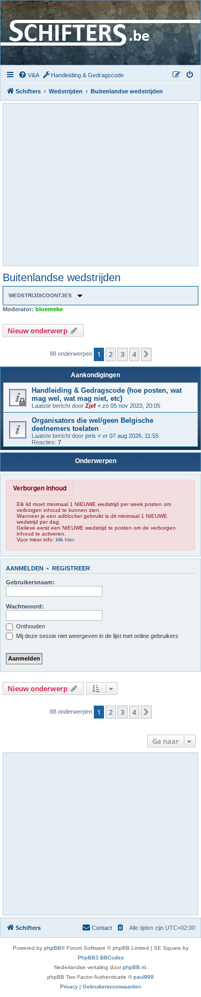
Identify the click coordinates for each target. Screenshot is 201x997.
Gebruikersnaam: (30, 582)
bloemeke (49, 309)
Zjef (90, 405)
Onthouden (29, 626)
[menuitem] (28, 75)
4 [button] (134, 354)
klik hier (65, 540)
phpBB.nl (134, 967)
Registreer (71, 568)
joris (90, 435)
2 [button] (111, 354)
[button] (146, 354)
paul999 (143, 977)
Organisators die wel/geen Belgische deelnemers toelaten (92, 424)
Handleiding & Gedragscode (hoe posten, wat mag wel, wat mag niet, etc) (107, 394)
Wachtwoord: (25, 606)
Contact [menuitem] (102, 928)
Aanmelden (24, 568)
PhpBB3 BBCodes (101, 958)
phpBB (52, 948)
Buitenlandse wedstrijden (62, 277)
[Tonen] (79, 295)
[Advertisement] (101, 184)
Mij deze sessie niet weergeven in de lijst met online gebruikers (96, 636)
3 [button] (122, 354)
